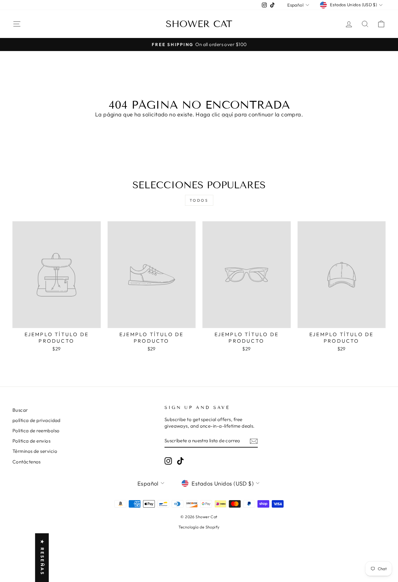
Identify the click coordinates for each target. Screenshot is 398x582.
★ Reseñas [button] (42, 557)
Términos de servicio (34, 451)
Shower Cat (199, 24)
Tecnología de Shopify (198, 526)
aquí (227, 114)
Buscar (20, 410)
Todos (199, 200)
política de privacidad (36, 420)
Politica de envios (31, 441)
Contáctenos (26, 462)
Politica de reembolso (35, 431)
